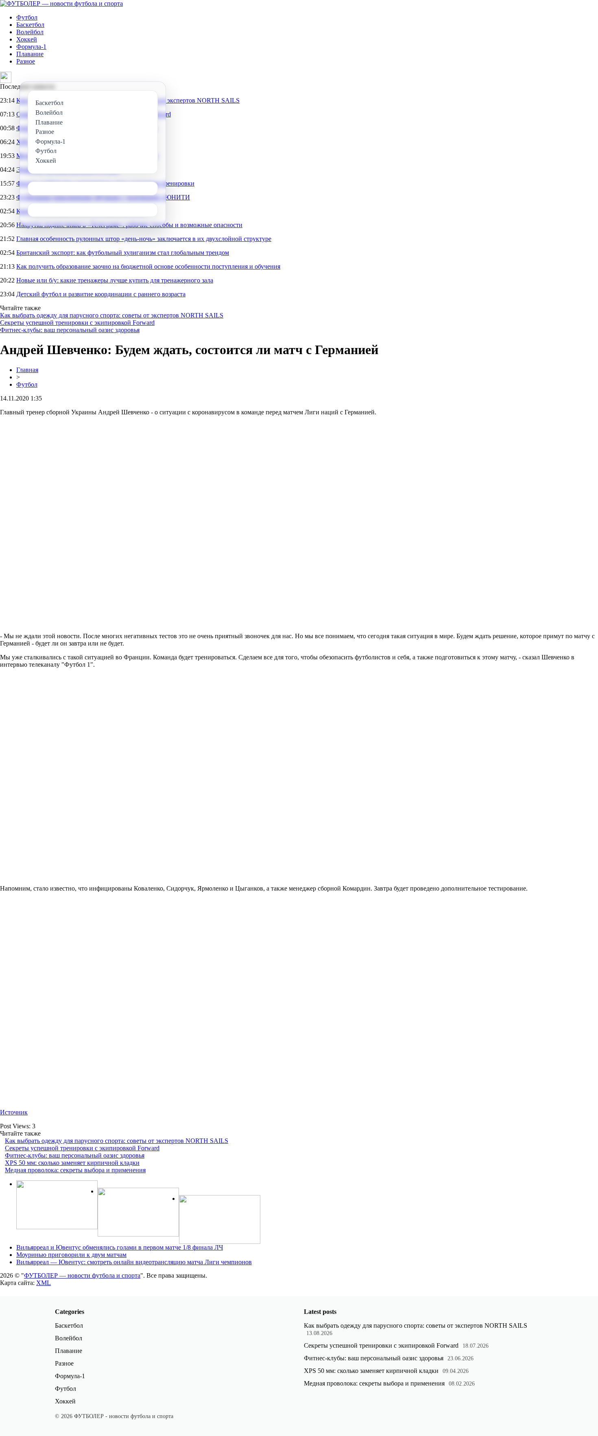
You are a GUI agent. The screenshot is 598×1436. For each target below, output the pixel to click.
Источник (14, 1112)
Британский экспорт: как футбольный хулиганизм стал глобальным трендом (122, 252)
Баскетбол (30, 24)
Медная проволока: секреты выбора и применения (75, 1170)
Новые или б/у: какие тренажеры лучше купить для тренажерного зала (114, 280)
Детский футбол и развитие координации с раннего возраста (101, 294)
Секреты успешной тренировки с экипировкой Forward (77, 322)
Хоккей (26, 39)
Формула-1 (31, 46)
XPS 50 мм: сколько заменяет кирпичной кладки (72, 1162)
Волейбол (30, 31)
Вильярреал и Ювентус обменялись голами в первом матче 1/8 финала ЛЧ (119, 1247)
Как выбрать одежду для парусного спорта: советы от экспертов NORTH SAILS (111, 315)
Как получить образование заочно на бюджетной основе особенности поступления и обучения (148, 266)
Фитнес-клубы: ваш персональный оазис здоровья (70, 329)
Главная (27, 369)
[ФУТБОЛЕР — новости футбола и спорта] (61, 3)
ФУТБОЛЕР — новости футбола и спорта (82, 1275)
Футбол (26, 17)
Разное (25, 61)
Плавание (30, 53)
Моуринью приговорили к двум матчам (71, 1254)
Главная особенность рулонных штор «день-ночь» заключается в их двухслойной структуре (143, 238)
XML (43, 1282)
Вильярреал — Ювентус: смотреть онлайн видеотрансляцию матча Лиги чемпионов (134, 1262)
